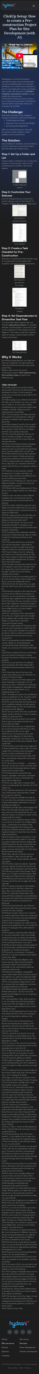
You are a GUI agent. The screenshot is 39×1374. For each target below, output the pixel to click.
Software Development (28, 1351)
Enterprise (5, 1355)
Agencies (5, 1351)
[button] (33, 6)
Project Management (28, 1347)
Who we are (24, 1339)
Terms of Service (25, 1368)
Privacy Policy (13, 1368)
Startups (5, 1347)
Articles (4, 1339)
